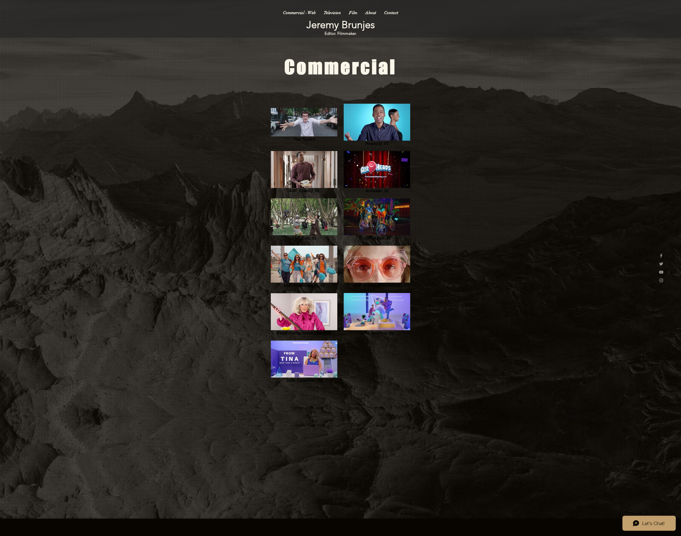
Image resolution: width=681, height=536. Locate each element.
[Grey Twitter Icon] (661, 263)
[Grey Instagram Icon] (661, 280)
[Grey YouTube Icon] (661, 272)
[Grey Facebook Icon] (661, 255)
